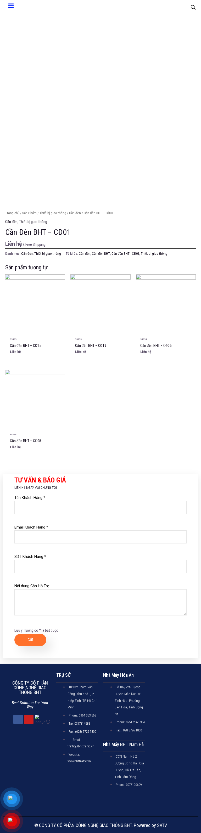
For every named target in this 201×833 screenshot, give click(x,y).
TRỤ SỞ (63, 675)
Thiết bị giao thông (53, 213)
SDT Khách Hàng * (30, 556)
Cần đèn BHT (101, 254)
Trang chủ (12, 213)
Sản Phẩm (29, 213)
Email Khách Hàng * (31, 527)
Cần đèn (75, 213)
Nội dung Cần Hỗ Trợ (31, 586)
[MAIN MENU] (11, 6)
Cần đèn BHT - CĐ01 (125, 254)
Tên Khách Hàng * (29, 497)
